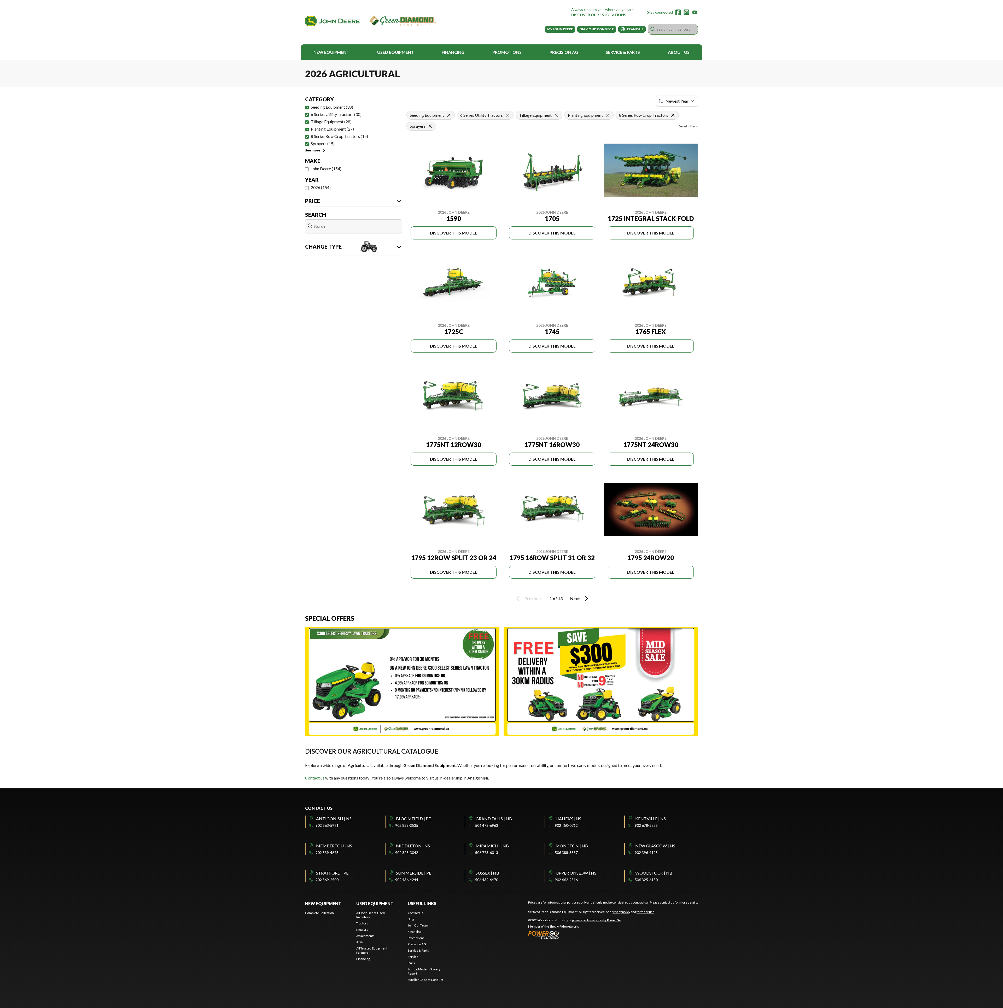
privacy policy (621, 912)
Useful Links (422, 903)
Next (575, 598)
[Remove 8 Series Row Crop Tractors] (672, 115)
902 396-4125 (646, 852)
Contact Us (415, 913)
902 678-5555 (646, 825)
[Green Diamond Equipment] (370, 21)
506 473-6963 (486, 825)
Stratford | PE (332, 872)
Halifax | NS (568, 818)
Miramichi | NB (492, 845)
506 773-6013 (486, 852)
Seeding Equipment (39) (332, 106)
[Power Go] (575, 935)
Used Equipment (395, 52)
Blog (411, 919)
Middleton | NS (413, 845)
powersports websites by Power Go (596, 920)
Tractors (362, 923)
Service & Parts (623, 52)
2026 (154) (321, 187)
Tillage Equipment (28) (331, 121)
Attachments (365, 936)
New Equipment (331, 52)
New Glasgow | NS (655, 845)
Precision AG (564, 52)
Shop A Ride (558, 926)
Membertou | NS (334, 845)
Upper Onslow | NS (576, 872)
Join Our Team (418, 925)
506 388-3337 (566, 852)
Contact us (314, 777)
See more (312, 150)
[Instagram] (686, 12)
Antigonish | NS (334, 818)
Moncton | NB (572, 845)
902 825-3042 (406, 852)
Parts (411, 963)
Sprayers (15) (323, 143)
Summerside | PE (413, 872)
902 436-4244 (406, 879)
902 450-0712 (566, 825)
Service (413, 957)
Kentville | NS (650, 818)
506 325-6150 (646, 879)
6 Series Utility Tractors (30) (336, 114)
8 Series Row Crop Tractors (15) (339, 136)
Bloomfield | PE (413, 818)
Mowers (362, 929)
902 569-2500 (327, 879)
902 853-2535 (406, 825)
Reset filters (688, 126)
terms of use (645, 912)
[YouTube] (695, 12)
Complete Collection (319, 913)
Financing (453, 52)
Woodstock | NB (653, 872)
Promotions (507, 52)
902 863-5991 (327, 825)
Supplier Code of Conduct (425, 980)
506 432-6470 (486, 879)
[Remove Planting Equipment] (607, 115)
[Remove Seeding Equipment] (448, 115)
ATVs (359, 942)
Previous (533, 598)
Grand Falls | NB (494, 818)
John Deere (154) (326, 168)
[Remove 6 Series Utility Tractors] (507, 115)
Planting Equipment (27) (332, 128)
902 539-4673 (327, 852)
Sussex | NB (487, 872)
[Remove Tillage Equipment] (556, 115)
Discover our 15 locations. (599, 15)
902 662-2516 (566, 879)
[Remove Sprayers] (430, 126)
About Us (679, 52)
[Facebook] (678, 12)
